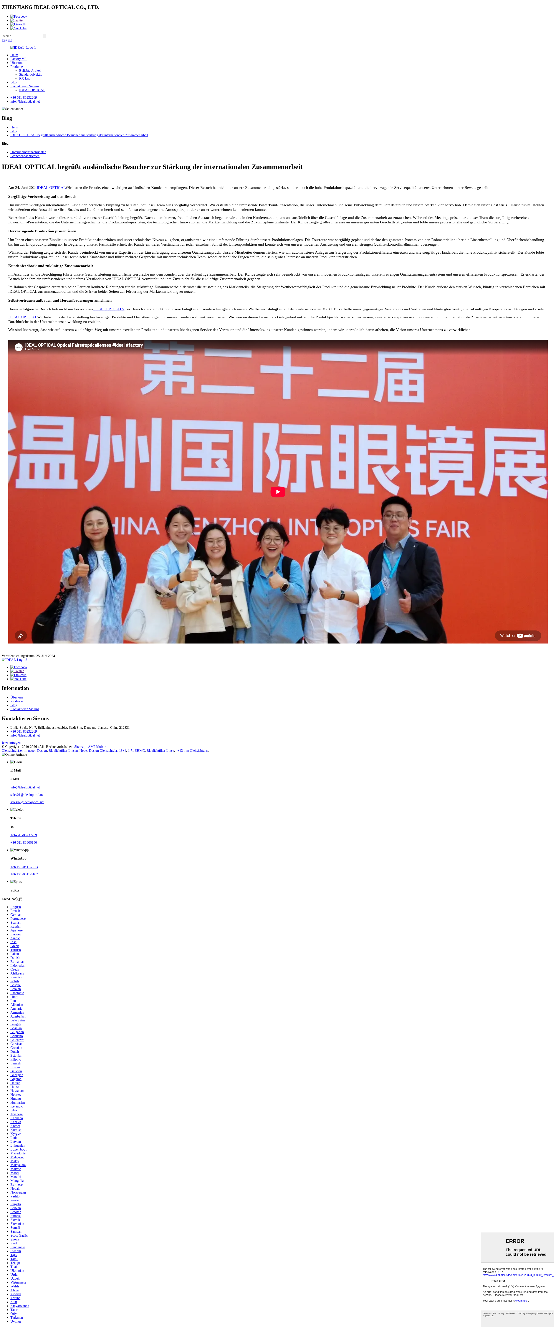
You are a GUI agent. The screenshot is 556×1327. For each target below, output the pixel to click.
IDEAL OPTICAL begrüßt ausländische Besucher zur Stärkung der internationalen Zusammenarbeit (79, 135)
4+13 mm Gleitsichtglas (192, 750)
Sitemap (79, 746)
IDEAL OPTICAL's (108, 309)
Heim (14, 55)
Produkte (16, 66)
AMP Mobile (97, 746)
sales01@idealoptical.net (27, 795)
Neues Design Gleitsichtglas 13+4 (102, 750)
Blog (13, 82)
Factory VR (18, 59)
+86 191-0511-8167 (24, 874)
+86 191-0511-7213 (24, 867)
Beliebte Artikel (30, 70)
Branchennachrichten (25, 156)
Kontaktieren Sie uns (24, 86)
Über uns (16, 63)
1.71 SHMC (136, 750)
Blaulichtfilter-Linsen (63, 750)
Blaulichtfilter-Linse (160, 750)
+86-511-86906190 (23, 842)
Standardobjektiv (30, 74)
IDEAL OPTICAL (32, 90)
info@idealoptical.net (25, 101)
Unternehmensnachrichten (28, 152)
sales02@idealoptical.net (27, 802)
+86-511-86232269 (23, 97)
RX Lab (24, 78)
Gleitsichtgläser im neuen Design (24, 750)
